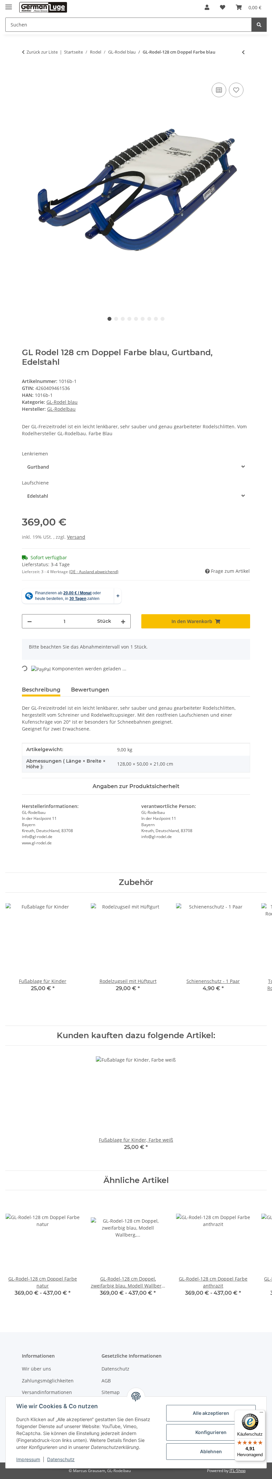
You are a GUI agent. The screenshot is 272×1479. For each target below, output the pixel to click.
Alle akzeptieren (211, 1413)
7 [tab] (149, 319)
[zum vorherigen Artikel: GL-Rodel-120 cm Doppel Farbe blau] (243, 52)
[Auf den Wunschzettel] (236, 90)
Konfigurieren (211, 1432)
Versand (76, 537)
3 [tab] (123, 319)
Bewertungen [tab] (90, 690)
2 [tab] (116, 319)
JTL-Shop (237, 1470)
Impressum (28, 1459)
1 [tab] (109, 319)
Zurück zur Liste (42, 52)
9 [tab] (163, 319)
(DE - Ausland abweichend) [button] (93, 571)
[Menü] (261, 1414)
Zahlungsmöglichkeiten (48, 1380)
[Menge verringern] (29, 621)
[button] (207, 7)
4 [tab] (129, 319)
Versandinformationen (47, 1392)
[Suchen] (259, 25)
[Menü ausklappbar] (8, 4)
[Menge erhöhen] (123, 621)
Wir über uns (36, 1369)
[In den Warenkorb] (27, 73)
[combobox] (136, 467)
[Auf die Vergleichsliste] (219, 90)
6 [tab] (143, 319)
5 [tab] (136, 319)
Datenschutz (61, 1459)
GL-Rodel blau (62, 402)
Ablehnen (211, 1451)
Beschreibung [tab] (41, 690)
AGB (106, 1380)
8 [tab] (156, 319)
